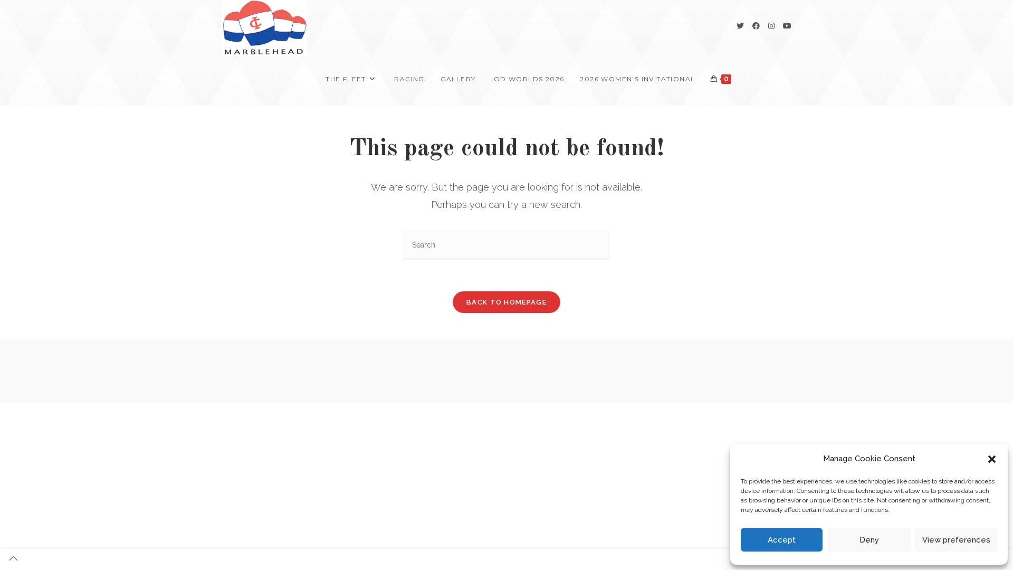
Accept (782, 540)
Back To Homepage (506, 302)
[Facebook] (756, 26)
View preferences (956, 540)
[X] (740, 26)
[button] (992, 459)
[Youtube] (787, 26)
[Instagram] (771, 26)
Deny (869, 540)
